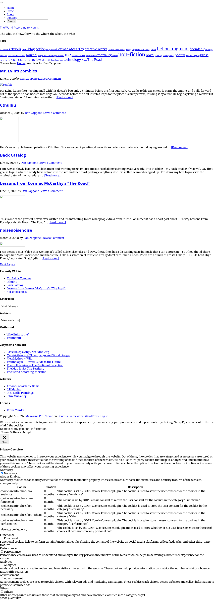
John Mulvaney (16, 396)
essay (122, 50)
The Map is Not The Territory (25, 368)
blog (31, 49)
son (61, 60)
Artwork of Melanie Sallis (23, 386)
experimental (138, 50)
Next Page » (7, 264)
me (68, 54)
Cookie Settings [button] (11, 432)
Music (115, 56)
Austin (25, 50)
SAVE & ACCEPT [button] (10, 598)
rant (26, 60)
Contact (12, 17)
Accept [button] (26, 432)
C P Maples (14, 389)
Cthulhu (8, 105)
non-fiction (131, 54)
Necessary (10, 473)
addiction (4, 50)
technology (72, 60)
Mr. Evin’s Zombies (18, 71)
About (10, 14)
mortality (104, 55)
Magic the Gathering (47, 56)
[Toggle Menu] (1, 2)
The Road (94, 60)
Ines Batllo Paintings (20, 392)
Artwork (14, 49)
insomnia (21, 56)
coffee (40, 49)
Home (10, 7)
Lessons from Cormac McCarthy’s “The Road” (45, 183)
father (153, 50)
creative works (96, 49)
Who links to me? (18, 334)
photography (168, 56)
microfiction (91, 56)
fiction (163, 48)
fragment (179, 48)
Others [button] (4, 588)
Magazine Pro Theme (39, 416)
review (36, 60)
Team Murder (15, 410)
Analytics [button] (6, 561)
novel (150, 55)
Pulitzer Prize (17, 60)
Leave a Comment (49, 78)
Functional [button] (7, 535)
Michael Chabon (78, 56)
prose (204, 55)
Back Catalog (13, 155)
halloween (12, 56)
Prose (10, 11)
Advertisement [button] (9, 575)
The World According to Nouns (19, 27)
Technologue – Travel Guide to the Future (34, 362)
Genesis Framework (70, 416)
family (147, 50)
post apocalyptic (192, 56)
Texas (84, 60)
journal (31, 55)
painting (158, 56)
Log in (104, 416)
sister (57, 60)
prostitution (5, 60)
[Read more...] (64, 97)
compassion (50, 50)
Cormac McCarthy (70, 49)
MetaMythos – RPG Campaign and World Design (38, 355)
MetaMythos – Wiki (19, 358)
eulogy (128, 50)
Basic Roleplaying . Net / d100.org (28, 351)
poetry (180, 55)
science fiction (48, 60)
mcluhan (60, 56)
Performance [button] (8, 548)
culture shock (114, 50)
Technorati (14, 337)
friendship (198, 49)
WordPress (92, 416)
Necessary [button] (6, 469)
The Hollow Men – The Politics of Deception (35, 365)
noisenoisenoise (16, 230)
